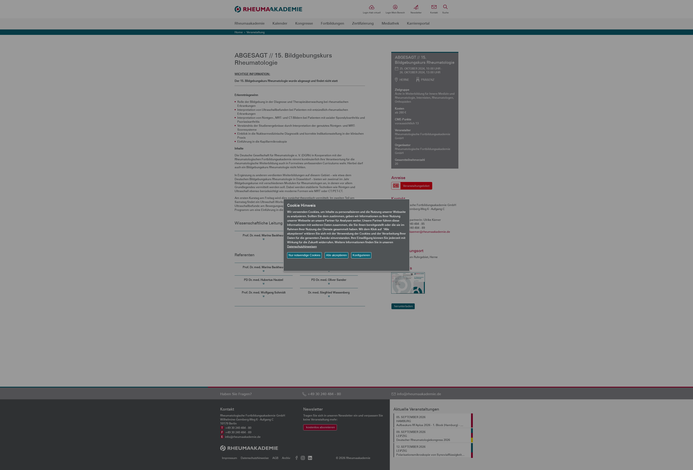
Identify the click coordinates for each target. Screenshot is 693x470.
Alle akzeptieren (336, 255)
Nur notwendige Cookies (304, 255)
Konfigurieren (361, 255)
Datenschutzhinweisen (302, 246)
